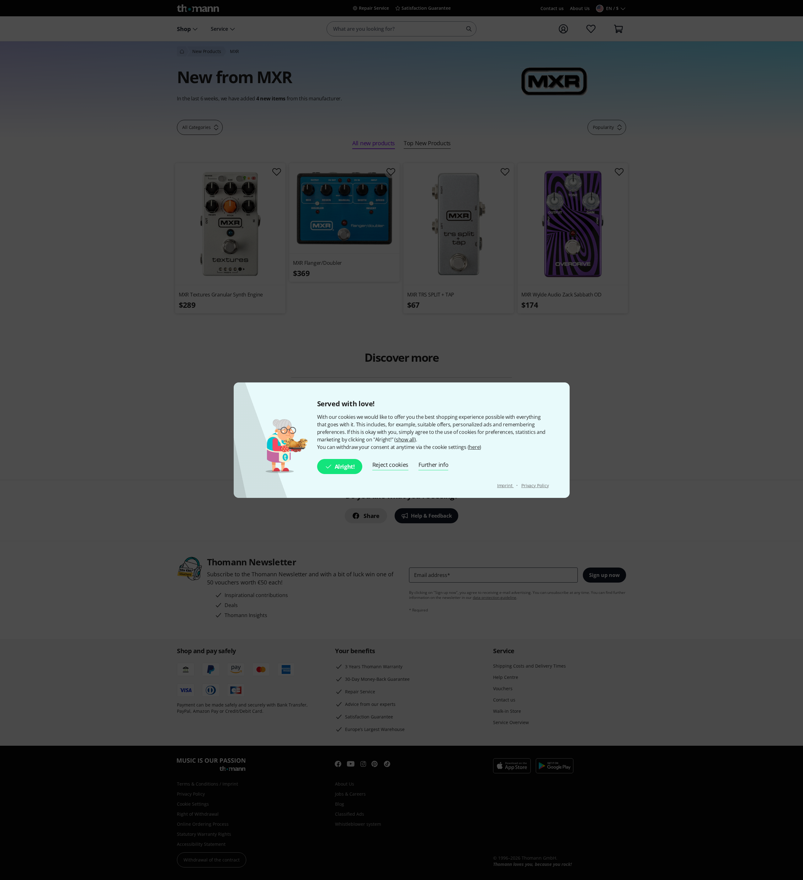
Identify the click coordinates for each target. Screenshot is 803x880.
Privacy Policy (535, 485)
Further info (433, 464)
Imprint (505, 485)
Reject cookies (390, 464)
